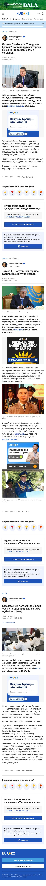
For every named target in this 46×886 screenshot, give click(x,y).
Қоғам (4, 593)
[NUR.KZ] (23, 13)
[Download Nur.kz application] (23, 5)
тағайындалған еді (10, 439)
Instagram (24, 246)
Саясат (5, 19)
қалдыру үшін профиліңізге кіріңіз (18, 216)
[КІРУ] (43, 13)
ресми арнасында (15, 106)
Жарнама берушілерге (23, 866)
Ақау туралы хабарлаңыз (23, 860)
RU (38, 13)
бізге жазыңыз (27, 177)
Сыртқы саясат (27, 19)
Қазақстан (16, 19)
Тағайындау (38, 19)
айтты (38, 668)
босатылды (20, 434)
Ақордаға (18, 330)
